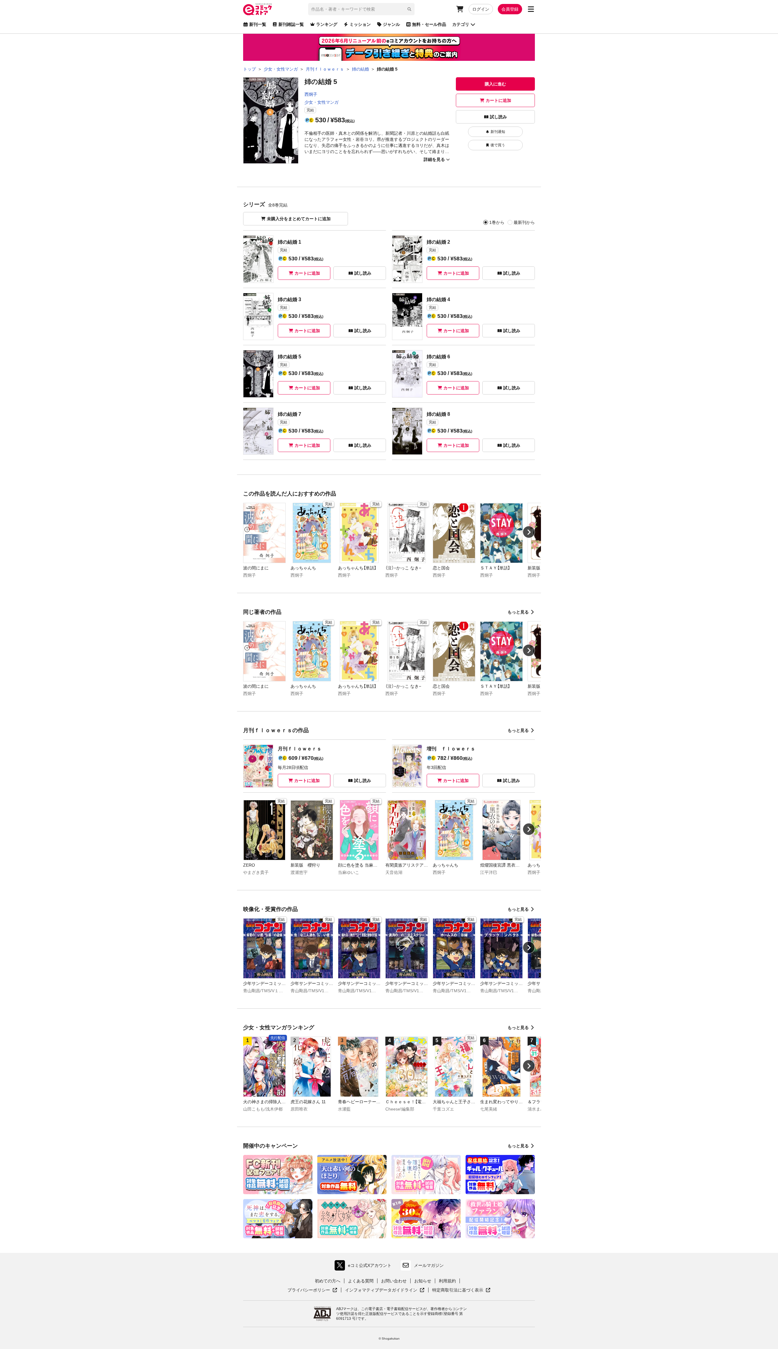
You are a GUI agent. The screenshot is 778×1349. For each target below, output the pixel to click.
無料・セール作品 (429, 24)
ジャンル (391, 24)
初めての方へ (327, 1280)
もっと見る (518, 612)
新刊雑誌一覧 (291, 24)
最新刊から (524, 222)
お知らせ (422, 1280)
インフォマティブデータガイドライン (381, 1290)
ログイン (480, 9)
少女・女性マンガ (322, 102)
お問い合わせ (394, 1280)
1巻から (496, 222)
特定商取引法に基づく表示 (461, 1290)
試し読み (498, 116)
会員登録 (509, 9)
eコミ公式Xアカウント (364, 1267)
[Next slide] (529, 532)
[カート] (460, 9)
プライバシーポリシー (312, 1290)
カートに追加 (498, 100)
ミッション (360, 24)
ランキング (326, 24)
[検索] (409, 9)
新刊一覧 (257, 24)
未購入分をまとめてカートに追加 (299, 218)
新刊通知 (498, 132)
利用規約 (447, 1280)
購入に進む (495, 84)
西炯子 (311, 94)
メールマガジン (429, 1265)
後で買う (498, 145)
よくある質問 (361, 1280)
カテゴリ (460, 24)
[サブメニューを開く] (531, 9)
